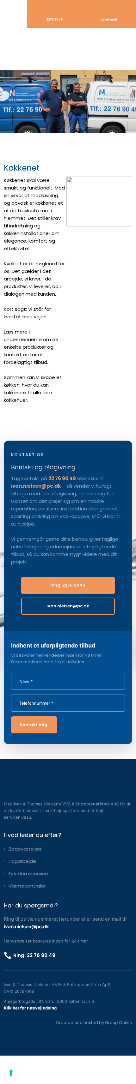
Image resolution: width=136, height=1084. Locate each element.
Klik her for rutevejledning (30, 1007)
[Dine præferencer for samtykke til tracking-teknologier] (11, 1073)
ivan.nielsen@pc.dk (36, 486)
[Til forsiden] (68, 48)
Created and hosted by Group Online (94, 1023)
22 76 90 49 (62, 478)
